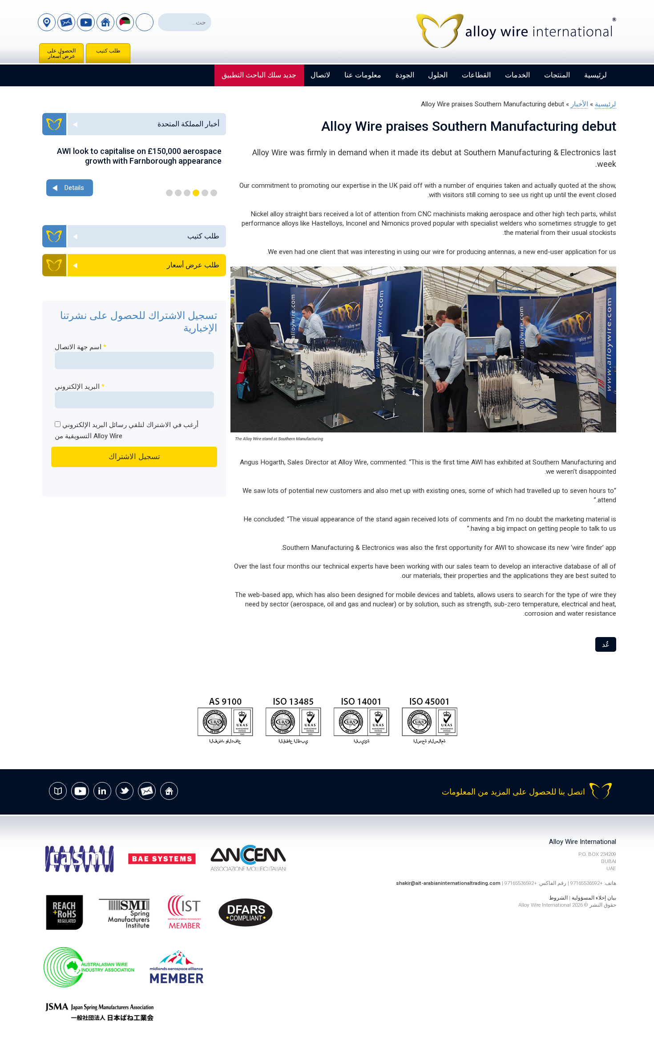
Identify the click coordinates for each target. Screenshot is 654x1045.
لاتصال (320, 75)
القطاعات (476, 75)
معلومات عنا (362, 75)
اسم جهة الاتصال (80, 347)
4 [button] (187, 193)
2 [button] (205, 193)
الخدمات (517, 75)
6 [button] (169, 193)
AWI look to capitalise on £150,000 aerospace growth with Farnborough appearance (139, 155)
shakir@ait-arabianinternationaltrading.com (448, 883)
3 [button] (196, 193)
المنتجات (557, 75)
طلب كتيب (108, 51)
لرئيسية (595, 75)
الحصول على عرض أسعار (61, 53)
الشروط (558, 898)
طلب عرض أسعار (193, 265)
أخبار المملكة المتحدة (188, 124)
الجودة (405, 75)
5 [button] (178, 193)
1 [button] (213, 193)
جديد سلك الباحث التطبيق (259, 75)
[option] (134, 172)
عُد (606, 645)
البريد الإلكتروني (80, 387)
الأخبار (579, 104)
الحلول (438, 75)
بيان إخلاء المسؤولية (594, 898)
